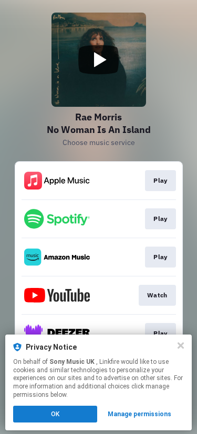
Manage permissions (139, 414)
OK (55, 414)
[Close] (180, 345)
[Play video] (98, 59)
